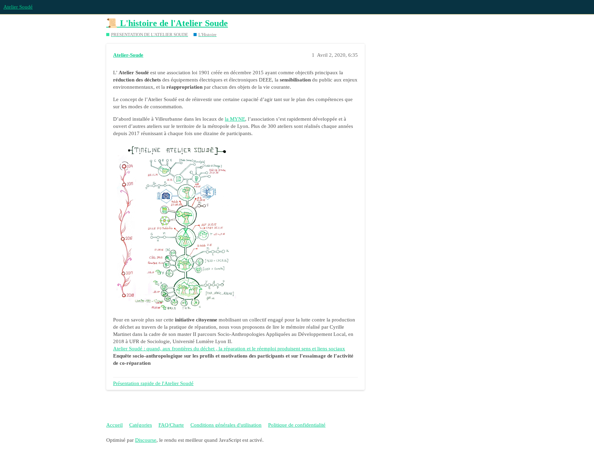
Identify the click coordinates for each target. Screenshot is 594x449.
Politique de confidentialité (297, 425)
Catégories (140, 425)
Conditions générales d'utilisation (226, 425)
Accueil (114, 425)
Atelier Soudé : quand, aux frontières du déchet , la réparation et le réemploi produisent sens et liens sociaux (229, 348)
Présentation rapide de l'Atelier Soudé (153, 383)
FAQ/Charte (171, 425)
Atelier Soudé (18, 7)
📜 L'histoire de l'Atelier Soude (167, 23)
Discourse (145, 440)
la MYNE (235, 119)
